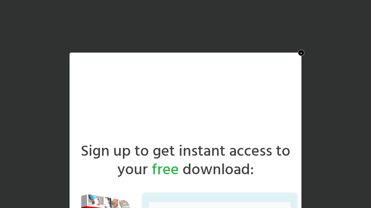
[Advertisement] (185, 99)
